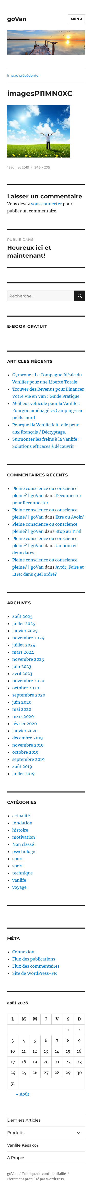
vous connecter (46, 203)
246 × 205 (42, 167)
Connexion (23, 951)
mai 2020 (21, 709)
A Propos (16, 1157)
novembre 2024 (28, 637)
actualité (21, 815)
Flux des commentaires (36, 966)
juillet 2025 (23, 623)
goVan (17, 18)
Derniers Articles (24, 1120)
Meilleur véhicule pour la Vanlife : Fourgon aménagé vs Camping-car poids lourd (47, 410)
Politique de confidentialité (44, 1174)
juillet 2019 (23, 773)
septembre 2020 (28, 695)
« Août (22, 1094)
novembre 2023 (28, 659)
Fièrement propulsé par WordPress (35, 1179)
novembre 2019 (28, 745)
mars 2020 (23, 716)
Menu (76, 19)
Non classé (23, 844)
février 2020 (24, 723)
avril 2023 (22, 673)
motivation (23, 837)
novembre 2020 (28, 680)
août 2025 (22, 616)
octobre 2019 (25, 752)
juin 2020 (21, 702)
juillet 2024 (23, 644)
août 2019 (22, 766)
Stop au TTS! (68, 531)
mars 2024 (23, 652)
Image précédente (22, 75)
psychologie (24, 851)
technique (22, 872)
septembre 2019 (28, 759)
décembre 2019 (27, 737)
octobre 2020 (25, 687)
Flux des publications (33, 959)
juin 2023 (21, 666)
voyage (19, 887)
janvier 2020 (25, 730)
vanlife (19, 880)
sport (17, 858)
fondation (22, 822)
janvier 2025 (25, 630)
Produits (16, 1132)
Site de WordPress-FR (34, 973)
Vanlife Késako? (23, 1145)
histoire (20, 830)
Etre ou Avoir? (69, 517)
